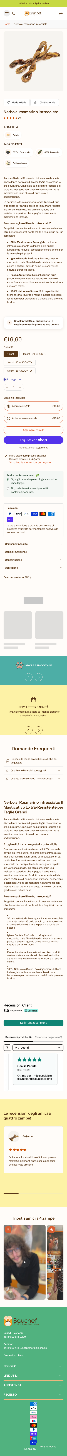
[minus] (7, 387)
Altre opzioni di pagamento (33, 447)
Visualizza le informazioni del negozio (30, 462)
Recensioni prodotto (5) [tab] (18, 1037)
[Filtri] (7, 1047)
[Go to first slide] (39, 677)
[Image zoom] (33, 61)
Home (7, 24)
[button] (33, 430)
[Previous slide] (29, 677)
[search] (14, 13)
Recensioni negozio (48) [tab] (48, 1037)
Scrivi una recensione (33, 1022)
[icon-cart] (59, 13)
